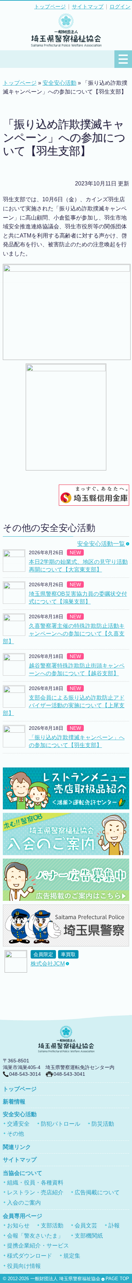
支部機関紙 (89, 1236)
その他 (15, 1134)
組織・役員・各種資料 (35, 1183)
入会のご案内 (24, 1203)
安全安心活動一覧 (101, 544)
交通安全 (18, 1124)
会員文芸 (86, 1225)
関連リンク (17, 1147)
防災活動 (103, 1124)
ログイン (120, 7)
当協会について (22, 1173)
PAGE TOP (117, 1278)
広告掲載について (97, 1192)
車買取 (68, 954)
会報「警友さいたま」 (35, 1236)
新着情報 (14, 1102)
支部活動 (52, 1225)
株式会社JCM (48, 964)
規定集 (71, 1256)
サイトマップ (87, 7)
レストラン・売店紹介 (35, 1192)
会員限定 (43, 954)
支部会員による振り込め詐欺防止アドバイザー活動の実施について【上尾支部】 (64, 705)
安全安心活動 (59, 83)
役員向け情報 (24, 1266)
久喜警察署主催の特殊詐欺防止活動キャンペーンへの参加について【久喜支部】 (64, 634)
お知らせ (18, 1225)
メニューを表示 (123, 59)
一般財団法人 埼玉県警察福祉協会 (65, 1278)
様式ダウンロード (29, 1256)
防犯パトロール (60, 1124)
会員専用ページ (22, 1216)
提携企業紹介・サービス (38, 1246)
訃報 (114, 1225)
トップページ (50, 7)
